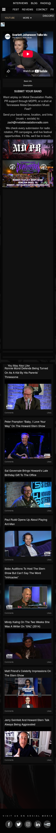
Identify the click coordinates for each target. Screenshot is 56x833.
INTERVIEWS (20, 3)
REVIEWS (27, 9)
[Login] (49, 3)
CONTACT (41, 9)
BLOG (34, 3)
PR (52, 9)
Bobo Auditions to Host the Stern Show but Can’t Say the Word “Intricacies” (25, 573)
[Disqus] (27, 230)
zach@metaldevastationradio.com (27, 122)
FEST (16, 9)
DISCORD (48, 15)
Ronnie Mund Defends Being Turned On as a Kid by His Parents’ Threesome (26, 372)
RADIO (44, 3)
